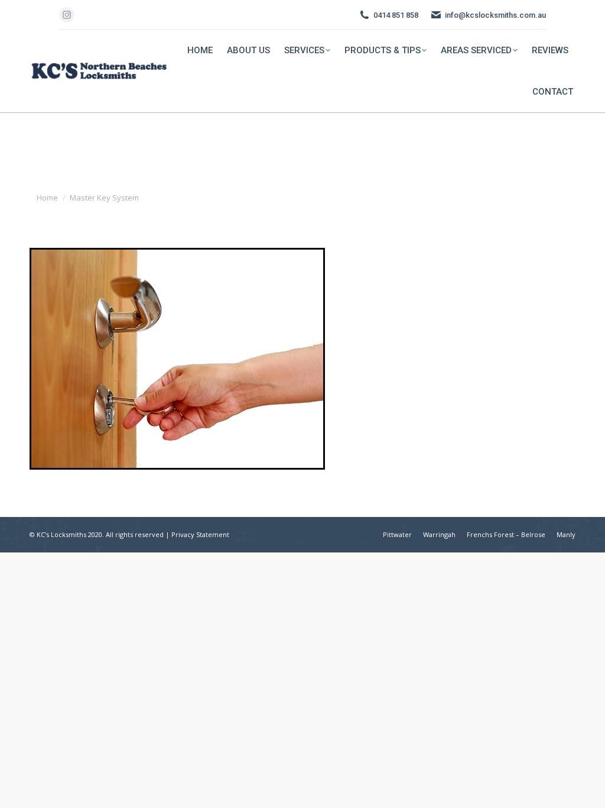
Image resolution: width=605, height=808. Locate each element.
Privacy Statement (200, 534)
